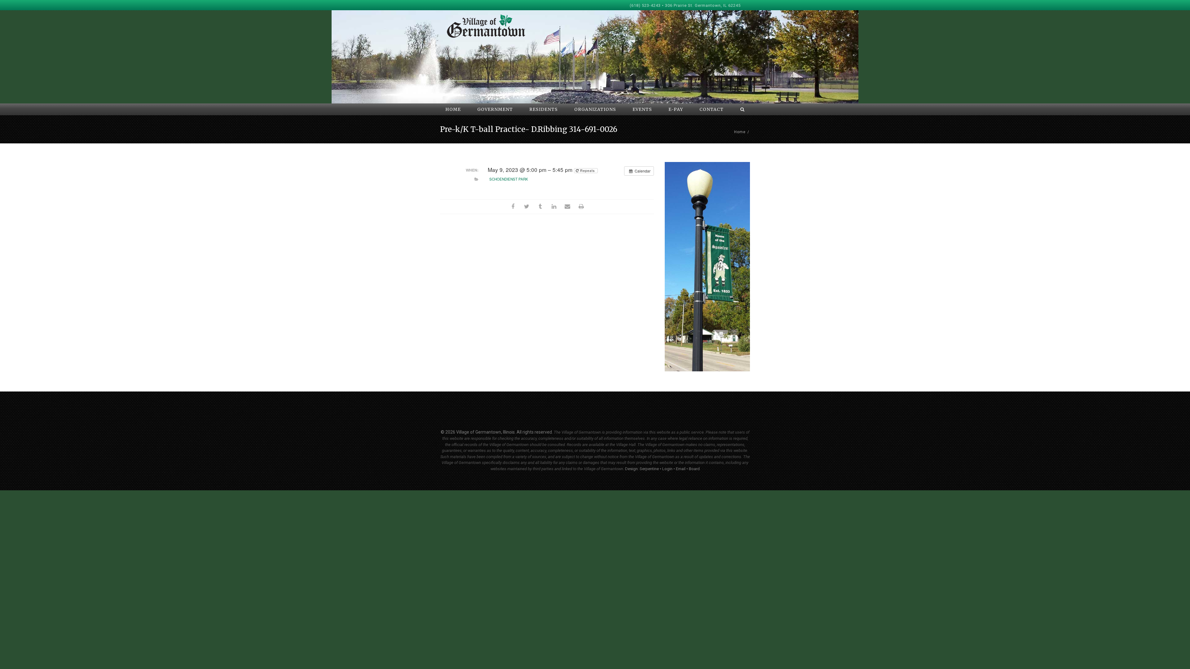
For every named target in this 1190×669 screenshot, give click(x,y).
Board (694, 468)
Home (740, 132)
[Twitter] (526, 207)
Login (667, 468)
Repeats (587, 170)
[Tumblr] (540, 207)
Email (680, 468)
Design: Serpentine (642, 468)
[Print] (581, 207)
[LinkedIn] (554, 207)
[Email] (567, 207)
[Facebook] (513, 207)
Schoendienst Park (508, 179)
